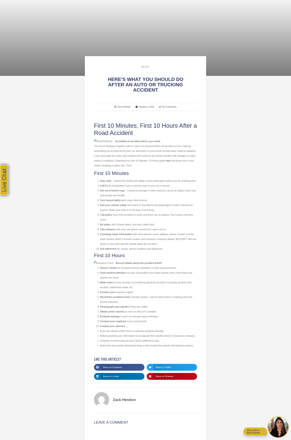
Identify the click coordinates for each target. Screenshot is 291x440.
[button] (119, 367)
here (168, 160)
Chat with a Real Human (253, 431)
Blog (145, 67)
